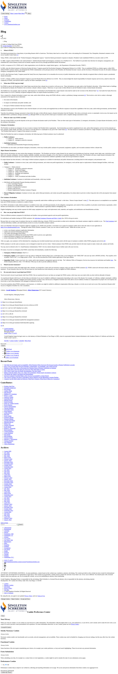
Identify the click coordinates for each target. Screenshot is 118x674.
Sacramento (7, 548)
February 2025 (8, 477)
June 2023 (7, 499)
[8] (104, 241)
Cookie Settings (5, 13)
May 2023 (7, 501)
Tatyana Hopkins (8, 408)
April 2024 (7, 492)
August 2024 (7, 487)
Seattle (6, 551)
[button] (2, 37)
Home (6, 16)
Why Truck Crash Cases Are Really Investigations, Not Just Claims (22, 371)
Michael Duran (8, 400)
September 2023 (8, 495)
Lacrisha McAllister (9, 420)
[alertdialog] (59, 637)
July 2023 (7, 498)
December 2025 (8, 462)
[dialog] (59, 597)
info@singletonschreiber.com (12, 562)
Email (5, 333)
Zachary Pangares (9, 425)
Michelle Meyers (8, 422)
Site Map (6, 590)
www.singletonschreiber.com (12, 24)
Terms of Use (41, 596)
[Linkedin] (5, 566)
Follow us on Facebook (11, 357)
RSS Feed (9, 349)
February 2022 (8, 518)
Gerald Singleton (7, 46)
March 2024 (7, 493)
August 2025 (7, 468)
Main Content (14, 13)
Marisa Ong (7, 423)
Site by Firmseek (8, 593)
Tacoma (6, 554)
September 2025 (8, 467)
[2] (46, 80)
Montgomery (7, 541)
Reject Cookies (15, 599)
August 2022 (7, 512)
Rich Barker (7, 389)
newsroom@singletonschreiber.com (29, 562)
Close (2, 615)
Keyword (3, 343)
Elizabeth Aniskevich (10, 388)
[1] (17, 55)
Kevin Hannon (8, 405)
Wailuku (6, 555)
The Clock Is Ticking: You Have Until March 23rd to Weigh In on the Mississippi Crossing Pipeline (31, 377)
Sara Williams (8, 442)
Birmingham (7, 529)
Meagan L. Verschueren (10, 439)
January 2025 (7, 479)
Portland (6, 546)
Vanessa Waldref (8, 441)
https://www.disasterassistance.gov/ (10, 227)
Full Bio (6, 340)
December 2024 (8, 481)
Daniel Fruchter (8, 402)
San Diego (7, 549)
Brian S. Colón (8, 395)
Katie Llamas (7, 416)
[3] (97, 90)
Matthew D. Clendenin (10, 394)
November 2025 (8, 463)
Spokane (6, 552)
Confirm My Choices (6, 672)
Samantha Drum (8, 398)
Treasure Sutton (8, 437)
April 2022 (7, 516)
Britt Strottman (8, 436)
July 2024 (7, 488)
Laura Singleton (8, 433)
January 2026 (7, 460)
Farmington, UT (8, 535)
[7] (87, 200)
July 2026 (7, 453)
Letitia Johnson (8, 413)
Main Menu (21, 13)
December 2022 (8, 507)
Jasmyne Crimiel (8, 397)
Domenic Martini (8, 417)
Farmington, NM (8, 534)
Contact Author (14, 340)
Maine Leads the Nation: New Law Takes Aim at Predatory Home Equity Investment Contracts (30, 372)
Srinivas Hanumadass (10, 406)
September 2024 (8, 485)
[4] (85, 95)
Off (8, 665)
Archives (6, 19)
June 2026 (7, 454)
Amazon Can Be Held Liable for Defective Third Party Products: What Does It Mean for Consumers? (32, 379)
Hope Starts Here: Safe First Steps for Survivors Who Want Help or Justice (24, 369)
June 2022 (7, 513)
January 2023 (7, 506)
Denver (6, 532)
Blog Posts (28, 340)
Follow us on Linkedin (12, 353)
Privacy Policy (8, 588)
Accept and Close (25, 599)
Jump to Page (4, 523)
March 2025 (7, 476)
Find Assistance (110, 221)
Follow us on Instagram (12, 351)
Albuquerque (7, 527)
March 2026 (7, 457)
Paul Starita (7, 434)
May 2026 (7, 456)
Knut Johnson (8, 411)
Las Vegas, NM (8, 540)
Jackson (6, 537)
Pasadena (6, 545)
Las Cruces (7, 538)
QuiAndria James (9, 409)
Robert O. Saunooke (9, 428)
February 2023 (8, 504)
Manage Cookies (8, 585)
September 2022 (8, 510)
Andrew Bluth (8, 391)
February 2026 (8, 459)
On (4, 665)
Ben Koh (6, 414)
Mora (5, 543)
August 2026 (7, 451)
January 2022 (7, 520)
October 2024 (8, 484)
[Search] (26, 13)
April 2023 (7, 502)
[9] (86, 267)
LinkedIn (21, 340)
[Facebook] (4, 570)
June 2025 (7, 471)
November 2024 (8, 482)
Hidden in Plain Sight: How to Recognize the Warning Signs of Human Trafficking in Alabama (30, 368)
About (6, 18)
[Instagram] (5, 564)
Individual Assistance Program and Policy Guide (48, 218)
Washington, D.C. (9, 557)
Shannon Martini (8, 419)
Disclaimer (7, 586)
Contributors (7, 21)
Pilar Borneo (7, 392)
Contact (6, 23)
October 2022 (8, 509)
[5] (29, 114)
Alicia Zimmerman (33, 290)
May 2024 (7, 490)
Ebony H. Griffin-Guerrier (11, 403)
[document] (59, 637)
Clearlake (6, 531)
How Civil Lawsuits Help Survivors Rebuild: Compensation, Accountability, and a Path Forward (30, 366)
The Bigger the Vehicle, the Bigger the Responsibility (18, 374)
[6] (66, 129)
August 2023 (7, 496)
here (112, 260)
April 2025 (7, 474)
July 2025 (7, 470)
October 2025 (8, 465)
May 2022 (7, 515)
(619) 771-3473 (12, 333)
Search (3, 345)
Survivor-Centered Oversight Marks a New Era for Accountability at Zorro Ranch (26, 376)
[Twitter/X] (5, 568)
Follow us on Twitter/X (12, 355)
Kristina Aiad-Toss (9, 386)
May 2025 (7, 473)
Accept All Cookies (6, 627)
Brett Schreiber (8, 430)
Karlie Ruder (7, 427)
